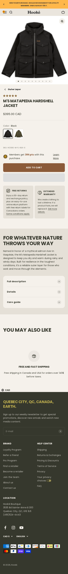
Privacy (41, 471)
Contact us (9, 488)
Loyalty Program (12, 449)
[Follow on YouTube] (21, 527)
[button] (10, 95)
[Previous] (3, 4)
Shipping (42, 449)
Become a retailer (13, 471)
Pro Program (10, 460)
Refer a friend (11, 455)
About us (8, 482)
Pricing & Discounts (48, 460)
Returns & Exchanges (49, 455)
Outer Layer (14, 89)
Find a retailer (10, 466)
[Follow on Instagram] (13, 527)
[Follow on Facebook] (5, 527)
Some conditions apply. (18, 213)
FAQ (39, 486)
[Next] (64, 4)
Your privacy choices (44, 479)
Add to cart (34, 167)
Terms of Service (46, 466)
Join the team (11, 477)
